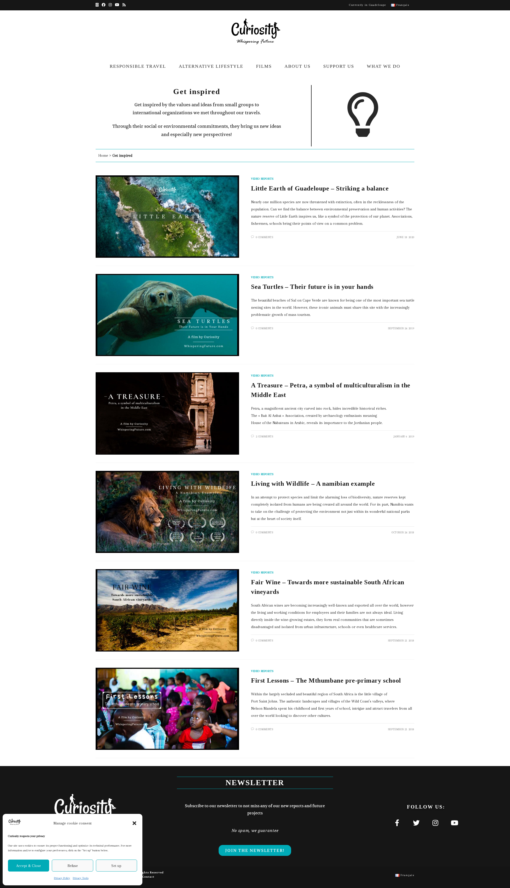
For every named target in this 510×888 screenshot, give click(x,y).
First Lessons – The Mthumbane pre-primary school (326, 680)
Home (103, 155)
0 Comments (264, 237)
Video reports (262, 178)
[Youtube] (454, 822)
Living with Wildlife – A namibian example (313, 483)
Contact (148, 876)
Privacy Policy (62, 878)
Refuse (72, 866)
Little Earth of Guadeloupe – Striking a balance (320, 188)
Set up (116, 866)
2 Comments (264, 436)
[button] (134, 823)
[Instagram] (435, 822)
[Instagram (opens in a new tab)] (110, 5)
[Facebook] (397, 822)
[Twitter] (416, 822)
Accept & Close (28, 866)
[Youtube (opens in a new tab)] (117, 5)
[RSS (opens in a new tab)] (124, 5)
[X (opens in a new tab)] (98, 5)
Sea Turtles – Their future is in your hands (312, 286)
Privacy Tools (80, 878)
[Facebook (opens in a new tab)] (103, 5)
